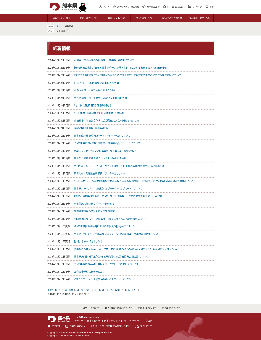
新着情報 (60, 31)
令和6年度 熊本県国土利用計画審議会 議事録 (99, 113)
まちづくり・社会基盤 (172, 17)
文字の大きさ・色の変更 (128, 7)
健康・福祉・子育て (89, 17)
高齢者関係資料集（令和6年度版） (91, 128)
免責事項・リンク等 (147, 308)
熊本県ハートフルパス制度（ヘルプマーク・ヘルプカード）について (108, 188)
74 (96, 289)
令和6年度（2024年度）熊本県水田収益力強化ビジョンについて (107, 143)
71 (81, 289)
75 (101, 289)
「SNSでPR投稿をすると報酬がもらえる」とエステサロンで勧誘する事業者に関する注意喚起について (127, 75)
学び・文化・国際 (144, 17)
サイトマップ (146, 326)
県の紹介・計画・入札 (199, 17)
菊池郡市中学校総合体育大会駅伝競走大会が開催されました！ (107, 120)
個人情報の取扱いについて (118, 308)
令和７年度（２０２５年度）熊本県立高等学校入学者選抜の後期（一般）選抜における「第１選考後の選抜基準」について (134, 181)
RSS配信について (171, 308)
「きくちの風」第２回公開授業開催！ (93, 105)
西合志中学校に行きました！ (89, 271)
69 (71, 289)
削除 (67, 30)
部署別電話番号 (78, 326)
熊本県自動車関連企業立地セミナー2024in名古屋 (100, 158)
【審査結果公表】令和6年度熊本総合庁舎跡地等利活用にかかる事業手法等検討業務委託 (120, 67)
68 (66, 289)
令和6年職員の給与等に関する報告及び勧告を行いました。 (105, 226)
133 (128, 289)
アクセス (56, 326)
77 (112, 289)
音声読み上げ (153, 7)
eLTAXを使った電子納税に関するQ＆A (95, 90)
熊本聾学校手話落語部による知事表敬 (94, 211)
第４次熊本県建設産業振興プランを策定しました (100, 173)
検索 (211, 7)
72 (87, 289)
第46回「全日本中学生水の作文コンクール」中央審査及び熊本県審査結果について (117, 234)
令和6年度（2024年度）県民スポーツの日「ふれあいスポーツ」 (106, 264)
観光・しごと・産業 (117, 17)
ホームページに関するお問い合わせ (112, 326)
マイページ (197, 7)
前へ (51, 289)
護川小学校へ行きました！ (88, 241)
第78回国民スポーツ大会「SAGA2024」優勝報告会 (100, 98)
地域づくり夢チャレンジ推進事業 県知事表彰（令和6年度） (105, 151)
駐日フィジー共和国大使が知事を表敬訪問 (96, 83)
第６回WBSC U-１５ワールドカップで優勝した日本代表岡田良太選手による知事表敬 (119, 166)
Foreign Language (176, 7)
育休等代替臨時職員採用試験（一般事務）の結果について (104, 60)
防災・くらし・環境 (61, 17)
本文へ (106, 7)
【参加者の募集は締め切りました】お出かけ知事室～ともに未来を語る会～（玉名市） (118, 196)
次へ (135, 289)
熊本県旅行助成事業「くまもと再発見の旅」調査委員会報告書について (111, 256)
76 (106, 289)
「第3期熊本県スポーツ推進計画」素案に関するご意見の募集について (110, 219)
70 (76, 289)
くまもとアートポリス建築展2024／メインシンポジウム (102, 279)
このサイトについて (90, 308)
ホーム (59, 26)
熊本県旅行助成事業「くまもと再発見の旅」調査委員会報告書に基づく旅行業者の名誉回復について (126, 249)
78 (117, 289)
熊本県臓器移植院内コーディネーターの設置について (102, 135)
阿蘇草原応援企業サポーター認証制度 (94, 203)
